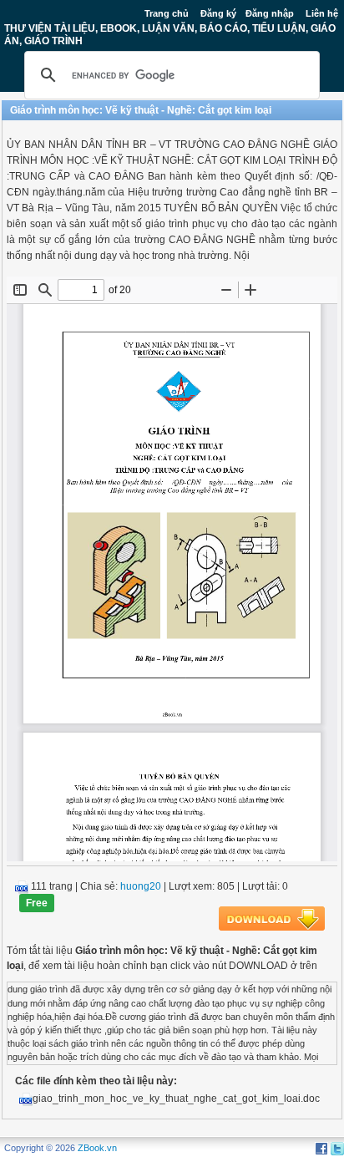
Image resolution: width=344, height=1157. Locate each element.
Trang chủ (166, 13)
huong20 (140, 886)
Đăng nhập (269, 13)
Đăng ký (218, 13)
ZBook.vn (97, 1148)
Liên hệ (322, 13)
